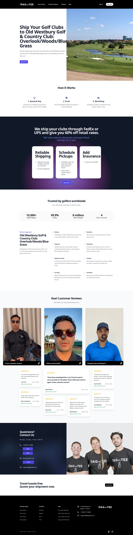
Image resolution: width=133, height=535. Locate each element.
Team (40, 519)
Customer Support (53, 4)
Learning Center (24, 506)
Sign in (101, 4)
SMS (28, 453)
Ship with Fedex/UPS (63, 510)
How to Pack (23, 513)
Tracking (63, 4)
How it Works (41, 4)
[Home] (27, 4)
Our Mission (23, 516)
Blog (70, 4)
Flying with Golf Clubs (63, 519)
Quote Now (24, 62)
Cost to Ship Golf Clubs (64, 516)
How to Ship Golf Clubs (64, 513)
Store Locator (23, 519)
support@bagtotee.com (30, 467)
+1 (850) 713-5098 (28, 445)
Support (41, 513)
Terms (40, 516)
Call (28, 449)
